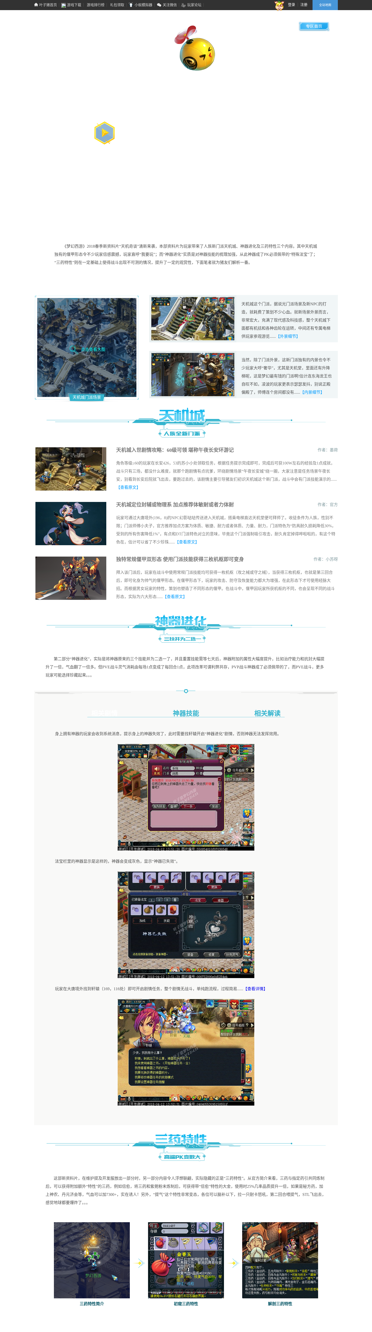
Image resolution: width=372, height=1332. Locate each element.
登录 (291, 5)
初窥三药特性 (186, 1304)
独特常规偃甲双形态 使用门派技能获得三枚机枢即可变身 (180, 559)
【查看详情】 (255, 989)
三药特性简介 (92, 1304)
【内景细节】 (312, 392)
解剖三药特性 (280, 1304)
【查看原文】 (128, 487)
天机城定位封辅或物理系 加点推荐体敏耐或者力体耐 (175, 505)
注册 (303, 5)
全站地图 (325, 5)
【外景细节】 (288, 336)
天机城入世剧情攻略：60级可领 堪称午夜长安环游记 (175, 450)
